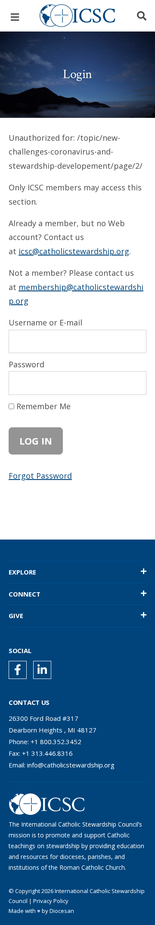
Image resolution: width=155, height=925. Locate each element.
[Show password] (132, 383)
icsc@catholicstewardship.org (74, 251)
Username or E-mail (45, 322)
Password (26, 364)
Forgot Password (40, 475)
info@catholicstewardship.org (71, 765)
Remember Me (42, 406)
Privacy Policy (50, 901)
